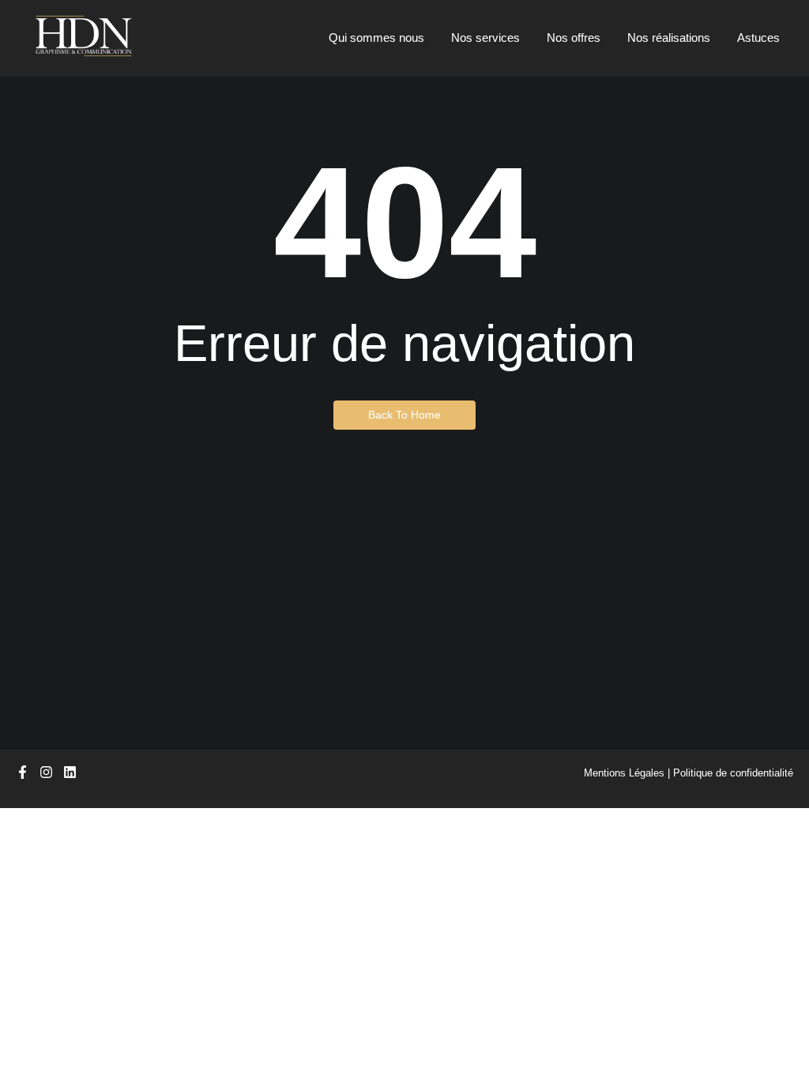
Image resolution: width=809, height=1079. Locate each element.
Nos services (485, 37)
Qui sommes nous (376, 37)
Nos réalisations (668, 37)
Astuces (758, 37)
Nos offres (573, 37)
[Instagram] (46, 772)
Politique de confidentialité (733, 773)
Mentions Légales (624, 773)
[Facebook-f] (22, 772)
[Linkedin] (70, 772)
